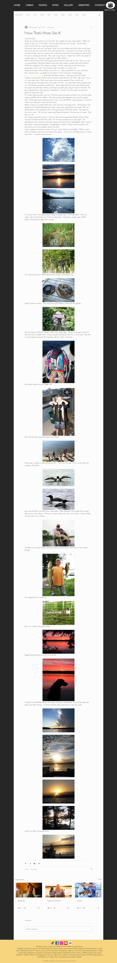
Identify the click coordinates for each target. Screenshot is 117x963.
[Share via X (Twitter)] (30, 863)
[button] (99, 15)
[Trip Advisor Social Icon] (70, 943)
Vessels (79, 901)
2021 (49, 15)
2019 (28, 15)
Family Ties (21, 901)
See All (99, 879)
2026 (83, 15)
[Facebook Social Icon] (57, 943)
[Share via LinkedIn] (34, 863)
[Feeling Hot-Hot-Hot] (58, 890)
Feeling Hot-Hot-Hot (54, 901)
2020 (42, 15)
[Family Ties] (29, 890)
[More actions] (91, 27)
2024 (70, 15)
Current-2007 (19, 15)
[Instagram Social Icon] (61, 943)
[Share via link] (39, 863)
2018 (35, 15)
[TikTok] (52, 943)
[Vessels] (88, 890)
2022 (56, 15)
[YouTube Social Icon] (65, 943)
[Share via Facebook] (25, 863)
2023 (63, 15)
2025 (77, 15)
